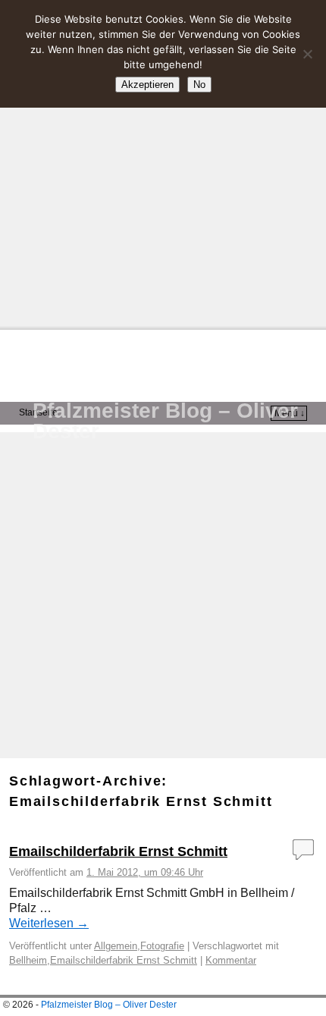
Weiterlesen (49, 923)
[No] (307, 53)
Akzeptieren (147, 84)
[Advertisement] (163, 163)
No (199, 84)
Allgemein (115, 946)
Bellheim (28, 960)
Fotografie (162, 946)
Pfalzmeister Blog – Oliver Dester (165, 421)
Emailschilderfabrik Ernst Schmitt (118, 851)
